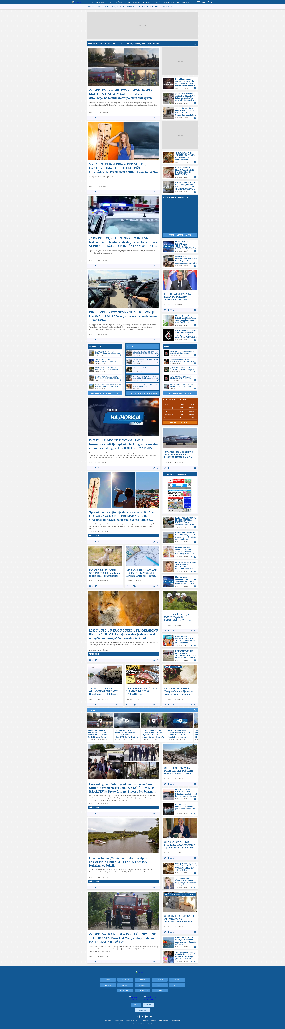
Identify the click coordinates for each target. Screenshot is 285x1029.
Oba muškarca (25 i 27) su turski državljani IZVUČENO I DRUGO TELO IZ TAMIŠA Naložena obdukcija (123, 853)
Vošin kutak (166, 7)
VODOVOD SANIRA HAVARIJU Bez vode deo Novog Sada (142, 386)
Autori (137, 1020)
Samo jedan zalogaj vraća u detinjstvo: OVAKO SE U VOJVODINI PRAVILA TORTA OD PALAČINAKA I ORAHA (180, 868)
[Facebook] (134, 1016)
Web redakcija (145, 1020)
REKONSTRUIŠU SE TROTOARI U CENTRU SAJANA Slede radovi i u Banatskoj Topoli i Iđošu (105, 369)
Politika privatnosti (175, 1020)
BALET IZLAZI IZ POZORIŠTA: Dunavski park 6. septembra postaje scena (180, 809)
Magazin (186, 2)
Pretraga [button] (212, 2)
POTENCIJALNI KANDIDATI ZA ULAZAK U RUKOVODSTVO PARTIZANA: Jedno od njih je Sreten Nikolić (180, 378)
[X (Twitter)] (142, 1016)
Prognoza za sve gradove (180, 235)
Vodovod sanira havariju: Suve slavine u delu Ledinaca (142, 361)
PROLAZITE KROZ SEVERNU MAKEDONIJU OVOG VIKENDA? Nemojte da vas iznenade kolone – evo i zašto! (123, 305)
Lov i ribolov (125, 990)
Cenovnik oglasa (118, 1020)
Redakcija (153, 1020)
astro (106, 7)
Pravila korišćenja (163, 1020)
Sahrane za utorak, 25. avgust (142, 369)
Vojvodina (148, 2)
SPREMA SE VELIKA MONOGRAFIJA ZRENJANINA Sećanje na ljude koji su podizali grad (105, 361)
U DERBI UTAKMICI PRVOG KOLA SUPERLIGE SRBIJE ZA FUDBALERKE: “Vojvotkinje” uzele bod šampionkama (180, 655)
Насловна (142, 1010)
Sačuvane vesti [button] (208, 2)
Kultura (175, 2)
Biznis (109, 2)
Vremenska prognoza (175, 197)
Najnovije (99, 2)
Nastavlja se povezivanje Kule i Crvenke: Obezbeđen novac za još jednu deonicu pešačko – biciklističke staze (105, 386)
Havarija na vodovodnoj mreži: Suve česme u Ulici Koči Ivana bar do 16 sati (142, 378)
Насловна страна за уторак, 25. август (180, 495)
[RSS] (151, 1016)
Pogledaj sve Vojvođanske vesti (105, 393)
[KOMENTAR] (96, 118)
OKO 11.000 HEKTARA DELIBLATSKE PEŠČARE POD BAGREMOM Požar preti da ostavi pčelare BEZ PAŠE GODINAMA (180, 764)
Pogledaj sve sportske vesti (180, 393)
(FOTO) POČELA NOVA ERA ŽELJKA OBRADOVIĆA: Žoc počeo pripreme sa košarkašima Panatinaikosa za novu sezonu (180, 369)
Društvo (118, 2)
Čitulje (159, 990)
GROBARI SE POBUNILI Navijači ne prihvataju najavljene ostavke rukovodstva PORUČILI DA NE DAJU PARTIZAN (180, 335)
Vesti (90, 2)
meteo (91, 7)
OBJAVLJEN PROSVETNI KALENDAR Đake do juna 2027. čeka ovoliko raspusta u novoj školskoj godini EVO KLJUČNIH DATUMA (180, 261)
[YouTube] (146, 1016)
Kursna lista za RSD (174, 399)
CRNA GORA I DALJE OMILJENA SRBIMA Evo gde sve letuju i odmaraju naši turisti (180, 942)
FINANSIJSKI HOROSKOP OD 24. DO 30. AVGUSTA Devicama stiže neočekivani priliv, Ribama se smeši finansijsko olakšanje (142, 566)
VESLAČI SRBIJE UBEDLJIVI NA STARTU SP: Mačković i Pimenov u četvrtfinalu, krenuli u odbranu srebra (180, 386)
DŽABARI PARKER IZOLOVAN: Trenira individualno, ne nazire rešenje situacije (180, 361)
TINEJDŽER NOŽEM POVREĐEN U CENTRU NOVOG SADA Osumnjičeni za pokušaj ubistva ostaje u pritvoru (180, 113)
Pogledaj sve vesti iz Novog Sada (142, 393)
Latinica (136, 1005)
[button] (199, 2)
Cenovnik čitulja (129, 1020)
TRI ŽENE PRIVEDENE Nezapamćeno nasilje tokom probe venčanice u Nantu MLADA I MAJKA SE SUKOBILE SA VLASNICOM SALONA (180, 685)
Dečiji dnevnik (142, 990)
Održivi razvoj (162, 2)
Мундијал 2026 (118, 7)
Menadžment (108, 1020)
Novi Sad (136, 2)
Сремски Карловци (136, 7)
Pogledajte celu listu (180, 423)
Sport (127, 2)
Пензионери (152, 7)
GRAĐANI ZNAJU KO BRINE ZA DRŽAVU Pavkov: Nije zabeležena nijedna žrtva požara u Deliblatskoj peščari (180, 838)
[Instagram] (138, 1016)
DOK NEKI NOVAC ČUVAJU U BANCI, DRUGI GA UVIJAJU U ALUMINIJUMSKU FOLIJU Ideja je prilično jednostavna (142, 685)
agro (98, 7)
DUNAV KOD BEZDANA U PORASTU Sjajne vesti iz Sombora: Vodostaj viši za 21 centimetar (105, 353)
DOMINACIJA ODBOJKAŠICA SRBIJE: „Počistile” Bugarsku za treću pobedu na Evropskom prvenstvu (180, 640)
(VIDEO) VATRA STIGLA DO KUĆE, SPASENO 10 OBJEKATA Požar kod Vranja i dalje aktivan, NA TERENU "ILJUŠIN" (154, 727)
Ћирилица (148, 1005)
